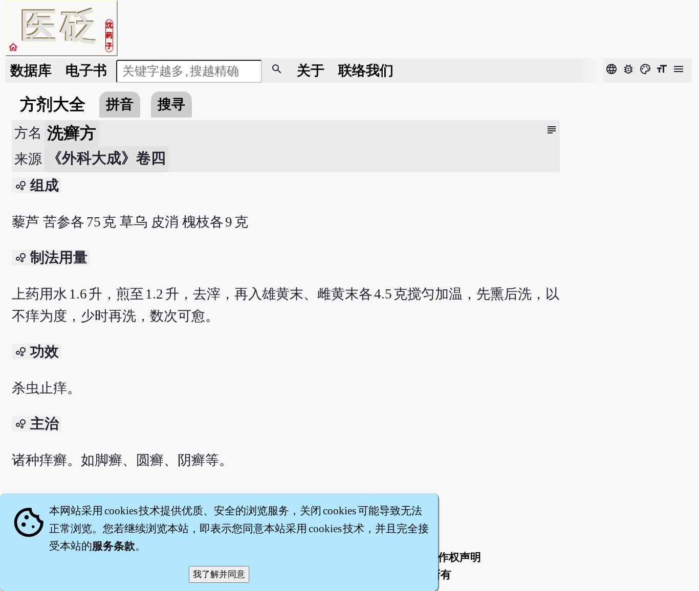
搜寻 (171, 104)
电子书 (86, 70)
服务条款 (113, 546)
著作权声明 (454, 557)
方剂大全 (52, 104)
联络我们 (366, 70)
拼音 (120, 104)
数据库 (31, 70)
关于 (310, 70)
